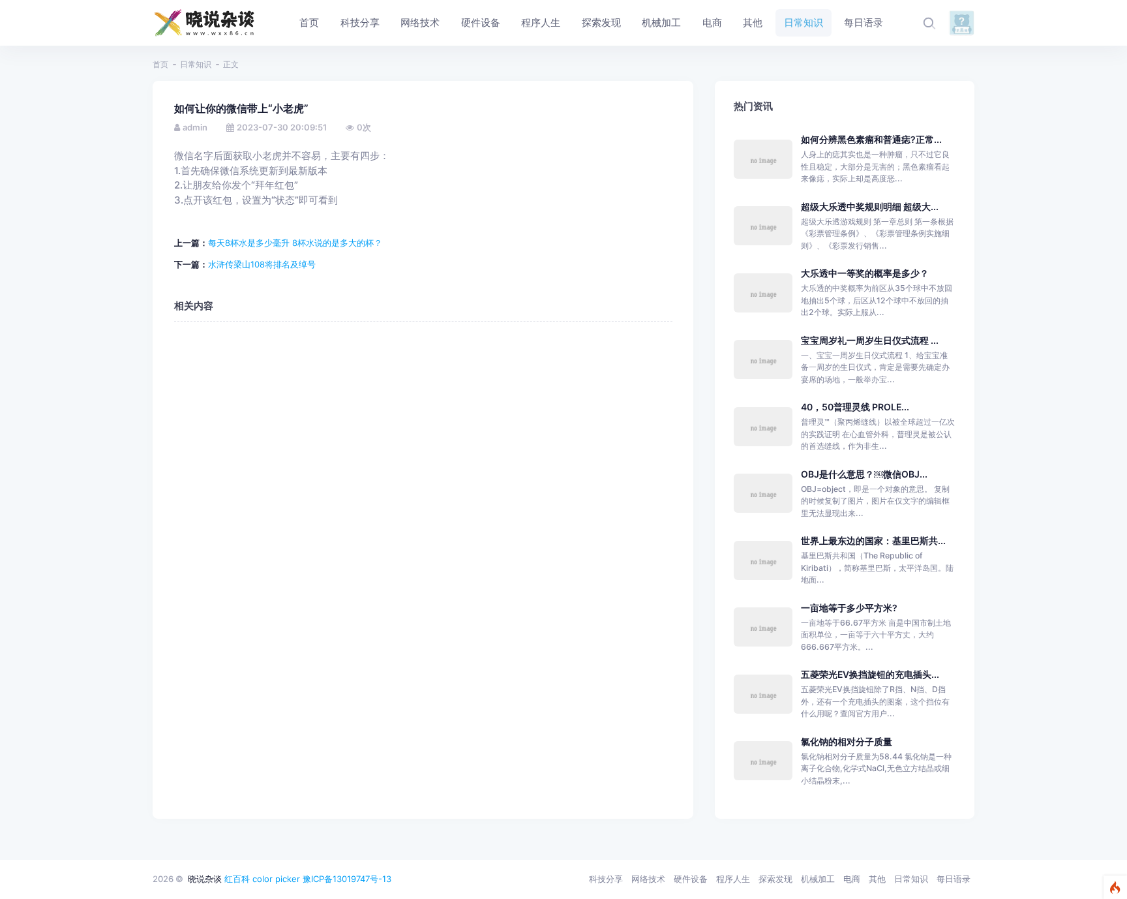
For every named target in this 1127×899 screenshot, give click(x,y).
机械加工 (818, 879)
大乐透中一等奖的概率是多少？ (865, 273)
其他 (877, 879)
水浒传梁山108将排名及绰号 (262, 264)
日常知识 (195, 64)
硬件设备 (691, 879)
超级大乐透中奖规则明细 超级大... (870, 206)
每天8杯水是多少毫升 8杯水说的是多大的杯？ (295, 242)
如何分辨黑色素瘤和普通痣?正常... (871, 139)
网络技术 (648, 879)
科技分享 (606, 879)
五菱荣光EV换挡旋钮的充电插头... (870, 674)
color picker (276, 879)
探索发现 (775, 879)
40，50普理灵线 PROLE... (855, 406)
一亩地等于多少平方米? (849, 607)
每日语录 (953, 879)
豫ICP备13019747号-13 (347, 879)
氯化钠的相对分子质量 (846, 741)
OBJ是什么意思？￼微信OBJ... (864, 474)
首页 (160, 64)
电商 (851, 879)
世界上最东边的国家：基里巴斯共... (873, 540)
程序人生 (733, 879)
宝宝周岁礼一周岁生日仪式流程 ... (870, 340)
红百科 (237, 879)
